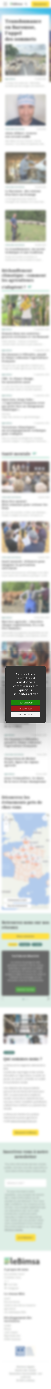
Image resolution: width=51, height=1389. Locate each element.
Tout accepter (25, 702)
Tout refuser (25, 708)
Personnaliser (25, 714)
